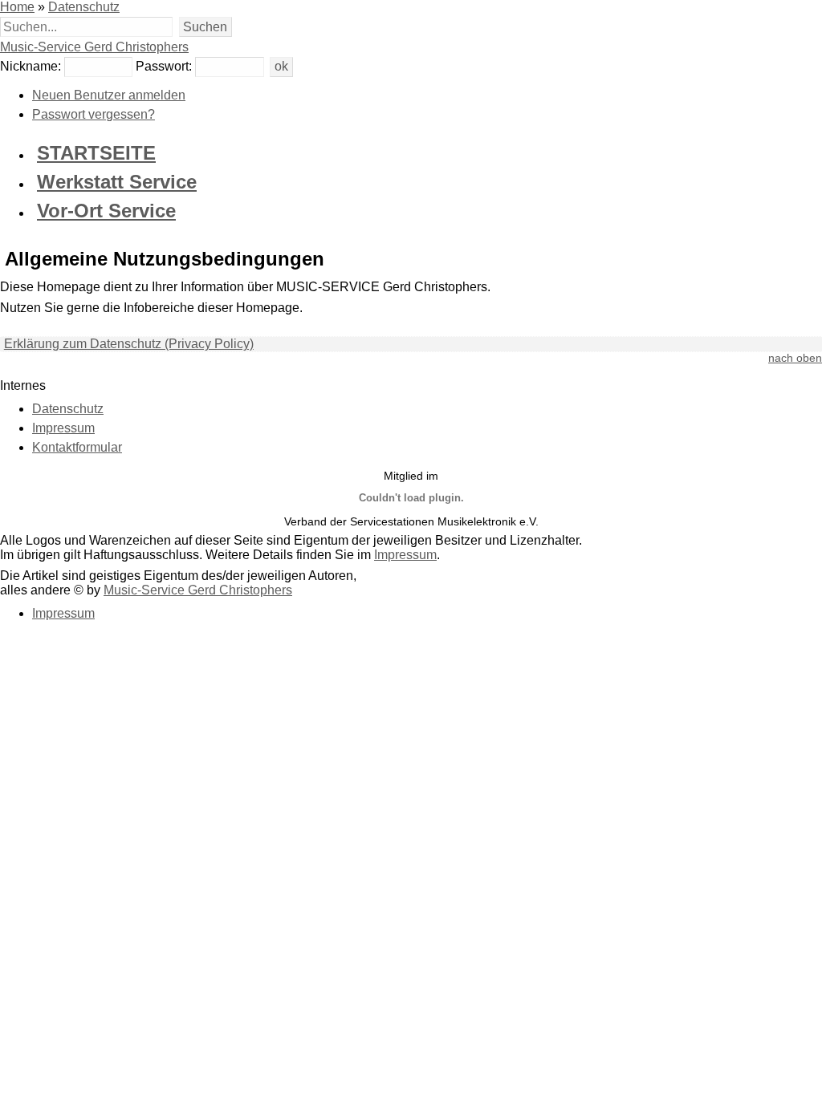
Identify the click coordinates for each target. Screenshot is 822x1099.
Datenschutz (84, 7)
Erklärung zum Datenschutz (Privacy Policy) (129, 344)
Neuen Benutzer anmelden (108, 95)
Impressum (63, 428)
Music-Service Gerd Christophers (94, 47)
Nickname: (30, 66)
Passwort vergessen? (93, 114)
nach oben (795, 358)
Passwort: (164, 66)
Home (17, 7)
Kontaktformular (77, 447)
